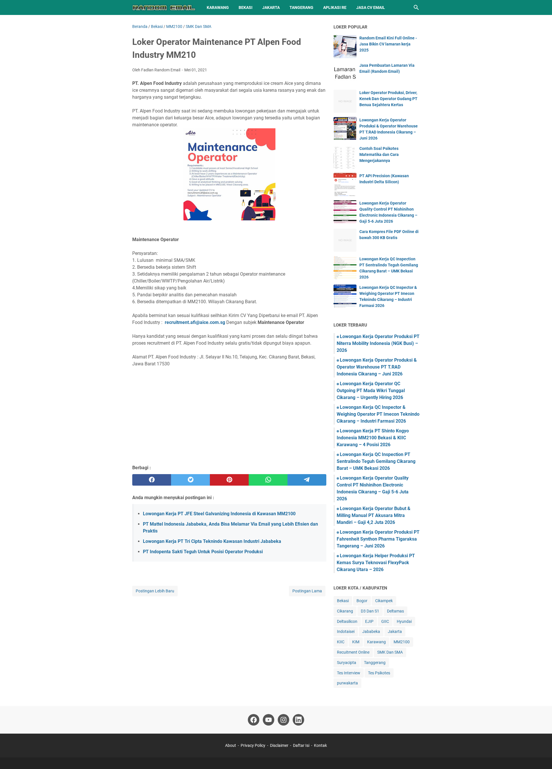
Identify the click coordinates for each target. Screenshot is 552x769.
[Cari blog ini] (416, 7)
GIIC (385, 621)
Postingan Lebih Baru (155, 591)
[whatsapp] (268, 480)
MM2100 (402, 642)
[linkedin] (298, 720)
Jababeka (371, 631)
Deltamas (395, 611)
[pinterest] (229, 480)
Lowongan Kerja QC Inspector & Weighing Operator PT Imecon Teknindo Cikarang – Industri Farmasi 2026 (378, 414)
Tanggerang (375, 662)
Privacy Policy (253, 745)
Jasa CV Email (370, 7)
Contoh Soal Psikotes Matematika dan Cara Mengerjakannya (379, 154)
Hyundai (404, 621)
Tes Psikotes (379, 673)
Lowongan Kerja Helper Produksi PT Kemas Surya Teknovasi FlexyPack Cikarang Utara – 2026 (376, 562)
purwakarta (347, 683)
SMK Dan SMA (390, 652)
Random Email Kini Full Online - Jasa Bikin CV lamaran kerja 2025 (388, 44)
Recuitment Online (353, 652)
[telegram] (307, 480)
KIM (355, 642)
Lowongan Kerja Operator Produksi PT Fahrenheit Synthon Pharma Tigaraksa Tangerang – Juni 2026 (378, 539)
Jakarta (271, 7)
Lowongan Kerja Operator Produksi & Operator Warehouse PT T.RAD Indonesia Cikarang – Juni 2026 (377, 367)
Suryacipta (346, 662)
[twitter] (190, 480)
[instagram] (283, 720)
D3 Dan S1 (370, 611)
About (230, 745)
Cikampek (384, 600)
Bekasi (245, 7)
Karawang (218, 7)
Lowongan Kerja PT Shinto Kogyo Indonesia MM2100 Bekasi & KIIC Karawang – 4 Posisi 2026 (373, 437)
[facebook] (151, 480)
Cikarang (345, 611)
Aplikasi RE (334, 7)
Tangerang (301, 7)
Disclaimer (279, 745)
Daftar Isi (301, 745)
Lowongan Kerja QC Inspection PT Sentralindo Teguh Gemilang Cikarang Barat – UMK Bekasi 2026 (376, 461)
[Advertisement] (229, 418)
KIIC (340, 642)
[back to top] (540, 756)
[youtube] (268, 720)
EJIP (369, 621)
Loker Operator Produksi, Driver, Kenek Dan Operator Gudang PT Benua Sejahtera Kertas (388, 98)
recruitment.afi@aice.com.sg (195, 322)
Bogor (361, 600)
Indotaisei (345, 631)
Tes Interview (348, 673)
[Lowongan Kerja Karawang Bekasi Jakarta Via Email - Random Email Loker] (164, 7)
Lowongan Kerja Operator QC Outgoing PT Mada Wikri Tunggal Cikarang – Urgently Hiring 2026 (371, 390)
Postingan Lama (307, 591)
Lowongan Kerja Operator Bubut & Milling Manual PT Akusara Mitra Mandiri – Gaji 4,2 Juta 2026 (374, 515)
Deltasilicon (347, 621)
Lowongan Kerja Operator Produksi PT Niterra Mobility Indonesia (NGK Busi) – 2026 (378, 343)
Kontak (320, 745)
